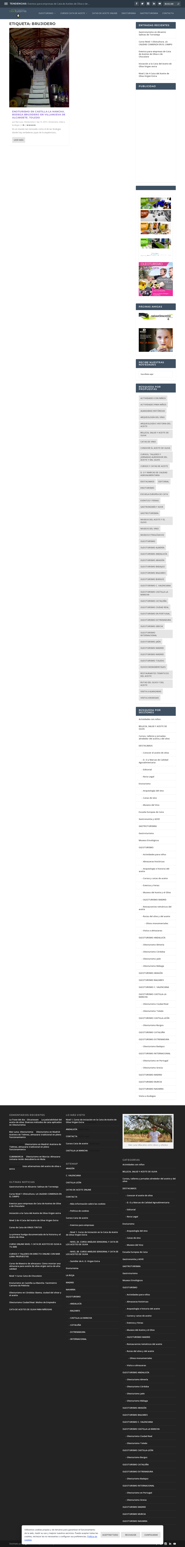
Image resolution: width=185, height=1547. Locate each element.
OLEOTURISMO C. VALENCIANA (155, 585)
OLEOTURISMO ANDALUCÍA (153, 553)
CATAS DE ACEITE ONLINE (104, 13)
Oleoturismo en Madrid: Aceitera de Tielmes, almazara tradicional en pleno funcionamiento (35, 1134)
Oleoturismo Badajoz (152, 566)
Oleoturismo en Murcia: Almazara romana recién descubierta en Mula (34, 1158)
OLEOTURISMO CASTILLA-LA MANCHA (154, 593)
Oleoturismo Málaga (153, 966)
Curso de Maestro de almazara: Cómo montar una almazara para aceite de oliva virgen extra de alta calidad (35, 1266)
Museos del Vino (149, 528)
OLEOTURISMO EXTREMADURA (155, 620)
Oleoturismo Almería (152, 547)
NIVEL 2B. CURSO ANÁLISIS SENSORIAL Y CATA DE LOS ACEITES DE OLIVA (92, 1252)
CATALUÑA (75, 1325)
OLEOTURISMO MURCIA (150, 1081)
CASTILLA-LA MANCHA (77, 1150)
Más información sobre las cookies (87, 1203)
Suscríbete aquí (147, 374)
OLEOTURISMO (46, 13)
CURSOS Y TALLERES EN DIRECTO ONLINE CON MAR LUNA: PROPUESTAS (34, 1255)
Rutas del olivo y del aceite (152, 683)
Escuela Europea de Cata (154, 494)
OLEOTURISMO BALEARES (152, 572)
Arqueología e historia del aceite (155, 425)
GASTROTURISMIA (149, 13)
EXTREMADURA (77, 1332)
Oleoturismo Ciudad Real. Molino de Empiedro (32, 1302)
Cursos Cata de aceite (72, 13)
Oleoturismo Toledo (152, 660)
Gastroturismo (146, 833)
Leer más (18, 140)
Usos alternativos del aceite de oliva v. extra (35, 1167)
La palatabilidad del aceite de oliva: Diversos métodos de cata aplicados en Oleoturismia (35, 1122)
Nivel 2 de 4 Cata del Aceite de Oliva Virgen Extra (154, 74)
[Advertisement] (160, 136)
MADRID (70, 1282)
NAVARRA (70, 1289)
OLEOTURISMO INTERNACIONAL (148, 634)
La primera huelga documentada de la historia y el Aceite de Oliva (35, 1235)
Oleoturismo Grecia (151, 626)
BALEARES (75, 1310)
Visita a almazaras (150, 691)
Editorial (163, 481)
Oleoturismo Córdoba (154, 951)
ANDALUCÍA (71, 1129)
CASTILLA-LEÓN (73, 1182)
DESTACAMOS (147, 481)
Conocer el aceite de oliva (155, 448)
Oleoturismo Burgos (152, 579)
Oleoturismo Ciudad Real (154, 607)
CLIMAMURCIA (16, 1156)
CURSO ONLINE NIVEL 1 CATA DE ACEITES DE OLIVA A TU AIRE (35, 1245)
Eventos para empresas (82, 1225)
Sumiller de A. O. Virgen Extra (85, 1261)
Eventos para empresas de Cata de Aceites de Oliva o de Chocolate (155, 54)
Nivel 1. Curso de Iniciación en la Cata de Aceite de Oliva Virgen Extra (91, 1121)
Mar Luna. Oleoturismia (25, 122)
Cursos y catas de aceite (154, 466)
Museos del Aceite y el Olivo (152, 521)
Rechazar (130, 1535)
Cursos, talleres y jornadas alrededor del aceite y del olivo (153, 457)
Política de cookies (79, 1210)
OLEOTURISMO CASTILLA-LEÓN (154, 1018)
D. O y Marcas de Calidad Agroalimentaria (153, 474)
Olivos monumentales (152, 667)
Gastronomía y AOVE (151, 506)
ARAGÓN (70, 1168)
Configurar (151, 1535)
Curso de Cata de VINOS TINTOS (25, 1227)
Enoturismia (129, 13)
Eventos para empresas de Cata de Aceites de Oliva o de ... (58, 3)
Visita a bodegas (149, 697)
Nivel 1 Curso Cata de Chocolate (25, 1275)
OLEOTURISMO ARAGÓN (152, 560)
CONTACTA (168, 13)
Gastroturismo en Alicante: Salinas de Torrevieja (152, 33)
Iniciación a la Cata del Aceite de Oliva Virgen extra (155, 65)
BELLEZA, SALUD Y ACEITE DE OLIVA (154, 434)
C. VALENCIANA (73, 1175)
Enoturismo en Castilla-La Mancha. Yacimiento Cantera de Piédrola (33, 1284)
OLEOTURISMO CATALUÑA (153, 601)
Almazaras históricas (152, 410)
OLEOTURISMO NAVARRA (151, 1088)
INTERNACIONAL (78, 1339)
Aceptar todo (110, 1535)
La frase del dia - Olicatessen (24, 1119)
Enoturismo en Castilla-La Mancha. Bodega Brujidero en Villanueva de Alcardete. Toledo (38, 114)
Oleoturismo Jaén (150, 641)
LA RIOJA (70, 1275)
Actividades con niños (153, 398)
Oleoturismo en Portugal (155, 613)
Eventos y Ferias (149, 500)
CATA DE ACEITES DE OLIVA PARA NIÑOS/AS (30, 1309)
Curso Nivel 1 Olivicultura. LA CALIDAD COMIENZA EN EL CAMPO (155, 43)
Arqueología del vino (152, 417)
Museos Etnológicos (152, 535)
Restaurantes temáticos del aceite (154, 674)
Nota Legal (148, 776)
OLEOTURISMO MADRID (152, 648)
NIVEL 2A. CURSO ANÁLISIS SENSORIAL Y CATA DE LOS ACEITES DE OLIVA (92, 1243)
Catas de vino (148, 441)
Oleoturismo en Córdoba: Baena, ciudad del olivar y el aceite (35, 1294)
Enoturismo (53, 122)
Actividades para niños (153, 404)
